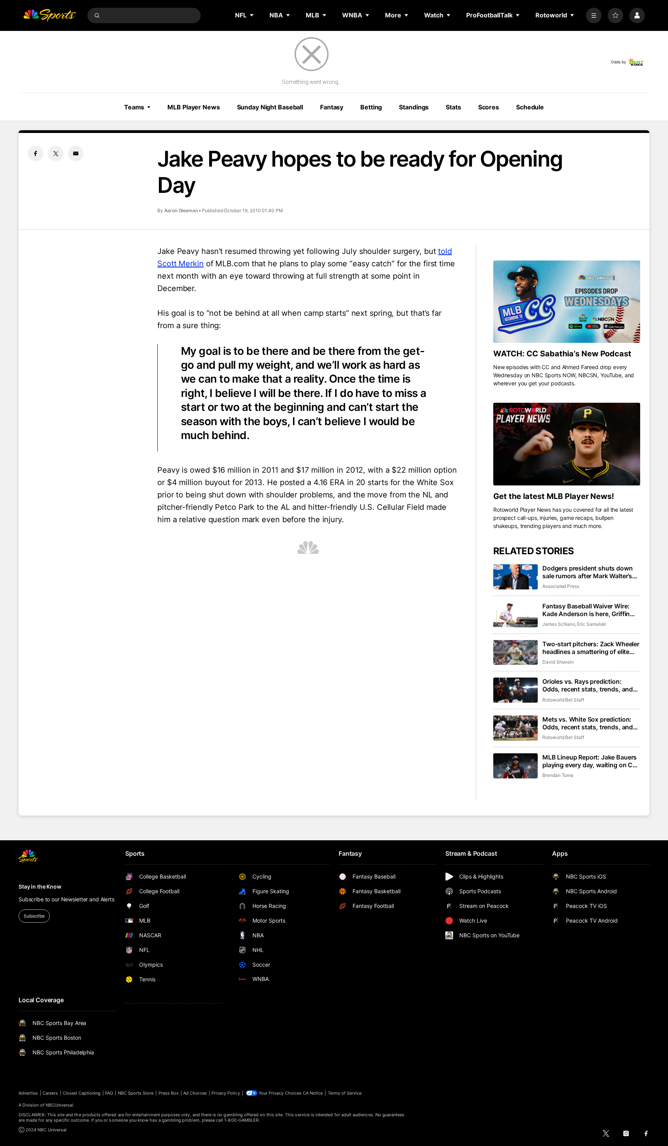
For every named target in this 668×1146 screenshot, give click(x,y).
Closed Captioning (82, 1093)
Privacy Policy (225, 1093)
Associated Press (560, 586)
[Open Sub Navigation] (252, 15)
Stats (453, 107)
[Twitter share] (55, 153)
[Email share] (76, 153)
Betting (371, 107)
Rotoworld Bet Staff (563, 700)
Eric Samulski (591, 624)
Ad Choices (195, 1093)
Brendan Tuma (557, 775)
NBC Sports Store (136, 1093)
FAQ (109, 1093)
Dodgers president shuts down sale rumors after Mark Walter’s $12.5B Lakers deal (587, 572)
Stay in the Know (40, 886)
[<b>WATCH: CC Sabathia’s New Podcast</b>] (566, 302)
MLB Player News (193, 107)
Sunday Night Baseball (270, 107)
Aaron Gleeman (181, 210)
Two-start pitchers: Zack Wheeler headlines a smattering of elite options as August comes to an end (590, 648)
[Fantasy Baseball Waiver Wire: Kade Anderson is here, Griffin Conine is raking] (515, 614)
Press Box (168, 1093)
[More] (594, 15)
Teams (134, 107)
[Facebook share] (35, 153)
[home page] (49, 15)
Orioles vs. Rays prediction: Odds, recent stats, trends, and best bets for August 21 (587, 685)
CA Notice (313, 1093)
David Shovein (558, 662)
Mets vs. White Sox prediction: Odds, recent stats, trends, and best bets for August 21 (587, 723)
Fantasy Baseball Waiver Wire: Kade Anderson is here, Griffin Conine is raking (586, 610)
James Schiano (558, 624)
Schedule (530, 107)
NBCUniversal (59, 1105)
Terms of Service (345, 1093)
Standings (414, 107)
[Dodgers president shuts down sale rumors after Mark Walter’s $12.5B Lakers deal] (515, 576)
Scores (488, 107)
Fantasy (331, 107)
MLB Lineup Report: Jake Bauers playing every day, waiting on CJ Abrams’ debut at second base (589, 761)
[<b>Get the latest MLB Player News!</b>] (566, 444)
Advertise (28, 1093)
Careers (50, 1093)
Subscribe (34, 916)
